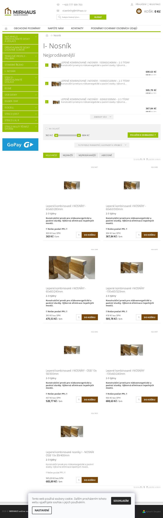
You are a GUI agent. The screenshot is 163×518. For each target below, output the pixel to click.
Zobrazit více (100, 117)
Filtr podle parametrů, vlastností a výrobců (100, 145)
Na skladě (54, 128)
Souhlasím (121, 501)
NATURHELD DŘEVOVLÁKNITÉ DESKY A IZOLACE (17, 39)
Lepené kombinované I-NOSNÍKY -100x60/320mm (95, 80)
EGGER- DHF (11, 101)
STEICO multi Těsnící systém (17, 127)
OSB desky (11, 94)
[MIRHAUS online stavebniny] (28, 12)
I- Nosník (10, 71)
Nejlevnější (51, 155)
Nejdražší (68, 155)
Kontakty (77, 28)
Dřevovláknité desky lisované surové (17, 48)
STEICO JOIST (12, 113)
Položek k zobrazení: (143, 135)
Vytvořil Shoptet (153, 511)
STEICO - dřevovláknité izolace (13, 79)
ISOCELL (9, 107)
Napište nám (56, 28)
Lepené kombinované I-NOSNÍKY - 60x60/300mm (95, 99)
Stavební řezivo (14, 64)
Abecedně (107, 155)
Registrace (155, 4)
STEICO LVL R (12, 120)
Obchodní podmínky (27, 28)
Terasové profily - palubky (16, 57)
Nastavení (42, 510)
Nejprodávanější (87, 155)
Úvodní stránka (6, 28)
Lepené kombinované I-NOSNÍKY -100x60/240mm (95, 62)
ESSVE (8, 88)
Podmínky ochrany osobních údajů (114, 28)
